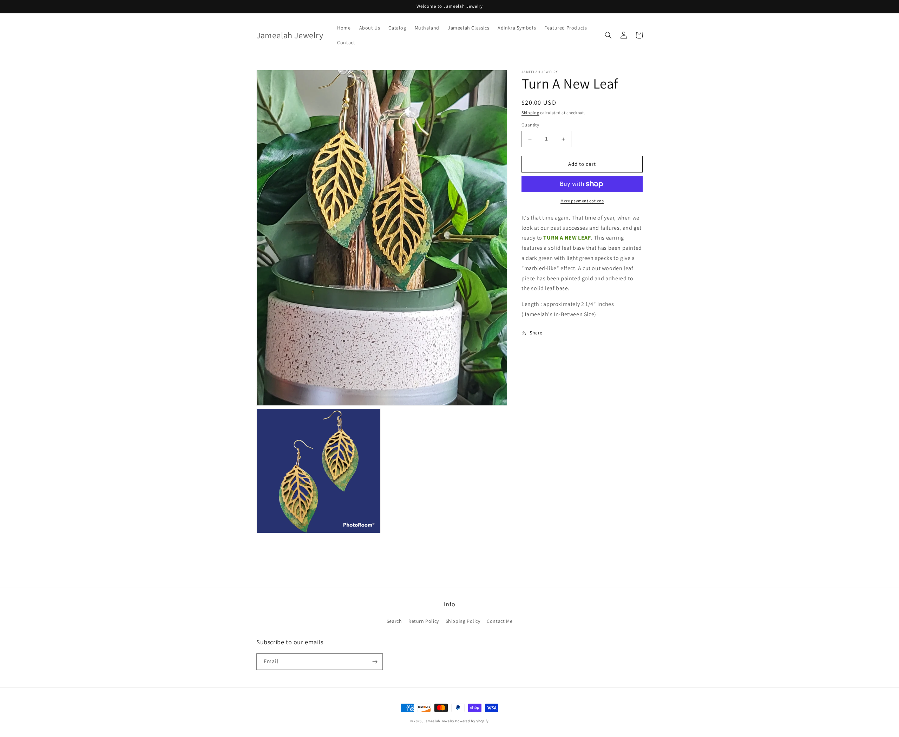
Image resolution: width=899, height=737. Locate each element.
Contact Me (499, 621)
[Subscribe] (374, 661)
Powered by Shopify (472, 721)
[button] (608, 35)
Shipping (530, 112)
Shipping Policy (463, 621)
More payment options (582, 200)
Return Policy (423, 621)
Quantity (530, 125)
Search (394, 621)
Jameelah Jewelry (439, 721)
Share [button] (536, 333)
